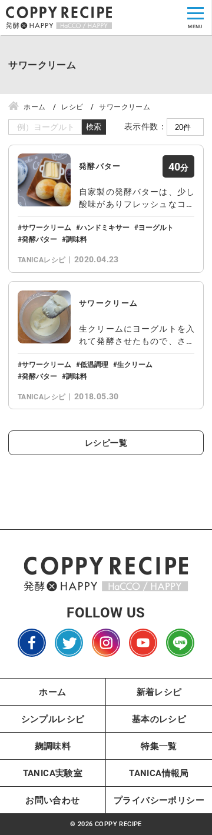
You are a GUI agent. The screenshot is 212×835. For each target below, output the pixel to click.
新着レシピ (159, 691)
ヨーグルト (156, 227)
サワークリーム (46, 227)
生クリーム (135, 364)
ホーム (52, 691)
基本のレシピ (159, 718)
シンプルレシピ (53, 718)
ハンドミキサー (105, 227)
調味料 (76, 238)
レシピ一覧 (106, 442)
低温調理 (94, 364)
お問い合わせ (52, 800)
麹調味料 (53, 746)
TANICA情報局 (159, 773)
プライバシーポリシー (159, 800)
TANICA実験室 (53, 773)
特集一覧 (159, 746)
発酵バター (100, 166)
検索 (93, 126)
